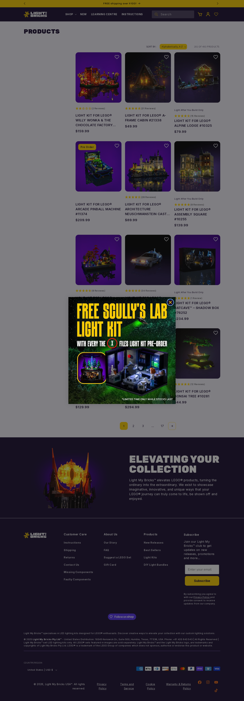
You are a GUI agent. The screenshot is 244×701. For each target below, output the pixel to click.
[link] (122, 350)
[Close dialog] (170, 302)
